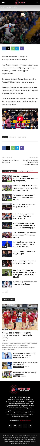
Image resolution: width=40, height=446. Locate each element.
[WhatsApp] (13, 48)
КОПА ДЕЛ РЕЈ (22, 137)
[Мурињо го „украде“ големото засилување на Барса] (7, 284)
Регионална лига (18, 357)
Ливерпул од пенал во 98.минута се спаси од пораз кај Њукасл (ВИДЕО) (25, 178)
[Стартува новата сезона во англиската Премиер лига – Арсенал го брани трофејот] (7, 225)
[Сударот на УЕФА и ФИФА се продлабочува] (7, 253)
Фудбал (9, 7)
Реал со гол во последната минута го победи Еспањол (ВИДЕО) (23, 197)
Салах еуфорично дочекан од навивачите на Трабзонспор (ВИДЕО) (24, 235)
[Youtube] (30, 426)
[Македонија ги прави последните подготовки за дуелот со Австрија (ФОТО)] (20, 317)
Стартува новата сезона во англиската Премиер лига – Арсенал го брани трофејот (24, 225)
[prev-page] (3, 291)
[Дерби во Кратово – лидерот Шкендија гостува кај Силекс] (7, 374)
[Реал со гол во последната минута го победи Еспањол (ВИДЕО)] (7, 197)
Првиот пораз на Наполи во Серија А (10, 161)
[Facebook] (4, 48)
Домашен (16, 376)
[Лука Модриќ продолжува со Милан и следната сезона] (7, 263)
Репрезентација (7, 329)
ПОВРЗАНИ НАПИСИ (9, 171)
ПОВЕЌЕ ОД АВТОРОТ (25, 171)
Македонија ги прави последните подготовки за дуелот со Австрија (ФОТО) (17, 335)
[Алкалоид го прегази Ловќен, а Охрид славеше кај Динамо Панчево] (7, 355)
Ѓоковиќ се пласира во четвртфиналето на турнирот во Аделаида (30, 162)
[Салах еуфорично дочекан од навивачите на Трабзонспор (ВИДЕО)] (7, 235)
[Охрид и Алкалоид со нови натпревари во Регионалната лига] (7, 365)
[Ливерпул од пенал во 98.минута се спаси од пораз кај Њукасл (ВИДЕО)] (7, 178)
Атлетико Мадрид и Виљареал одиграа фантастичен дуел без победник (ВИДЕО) (25, 188)
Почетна (3, 7)
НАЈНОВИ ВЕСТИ (8, 300)
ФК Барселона (12, 137)
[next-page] (6, 291)
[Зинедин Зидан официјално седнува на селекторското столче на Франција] (7, 244)
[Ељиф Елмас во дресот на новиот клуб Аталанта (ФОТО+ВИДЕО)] (7, 216)
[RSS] (20, 426)
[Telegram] (17, 48)
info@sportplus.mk (25, 420)
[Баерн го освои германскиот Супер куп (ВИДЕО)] (7, 206)
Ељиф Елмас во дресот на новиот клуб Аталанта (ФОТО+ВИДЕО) (23, 216)
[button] (3, 2)
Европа (15, 7)
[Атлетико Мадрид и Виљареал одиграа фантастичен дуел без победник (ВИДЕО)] (7, 188)
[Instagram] (15, 426)
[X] (8, 48)
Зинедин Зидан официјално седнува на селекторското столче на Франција (24, 244)
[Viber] (22, 48)
